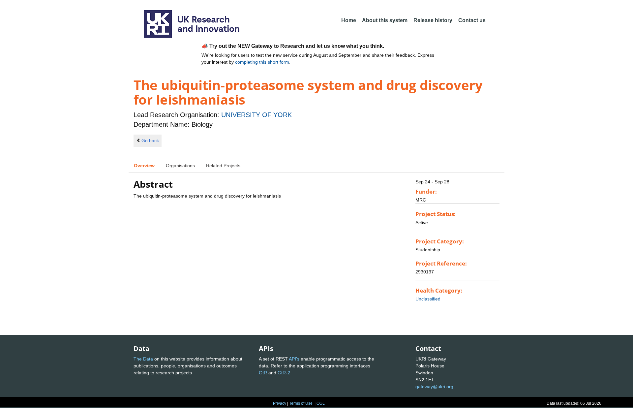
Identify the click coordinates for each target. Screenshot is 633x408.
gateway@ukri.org (434, 386)
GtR (263, 372)
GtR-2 (284, 372)
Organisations (180, 165)
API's (294, 358)
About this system (384, 20)
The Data (143, 358)
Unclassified (427, 298)
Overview (144, 165)
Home (348, 20)
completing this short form (262, 62)
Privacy (279, 403)
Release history (432, 20)
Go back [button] (150, 140)
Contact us (472, 20)
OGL (320, 403)
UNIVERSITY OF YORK (256, 114)
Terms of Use (301, 403)
